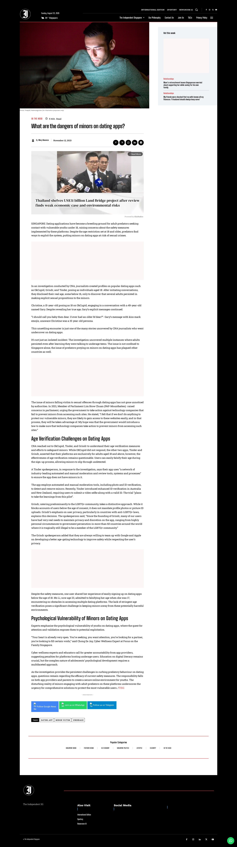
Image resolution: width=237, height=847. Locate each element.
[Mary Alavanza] (33, 140)
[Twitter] (213, 10)
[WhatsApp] (128, 142)
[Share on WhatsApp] (230, 840)
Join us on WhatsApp (74, 705)
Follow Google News (46, 706)
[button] (196, 9)
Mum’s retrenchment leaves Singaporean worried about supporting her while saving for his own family (182, 85)
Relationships (168, 79)
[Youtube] (216, 10)
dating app (47, 720)
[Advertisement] (87, 261)
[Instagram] (209, 10)
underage (78, 720)
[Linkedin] (134, 142)
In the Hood (37, 118)
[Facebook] (206, 10)
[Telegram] (141, 142)
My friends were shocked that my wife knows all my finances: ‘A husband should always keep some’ (183, 98)
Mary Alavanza (43, 140)
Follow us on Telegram (103, 705)
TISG (121, 687)
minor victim (63, 720)
